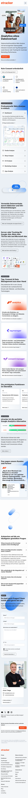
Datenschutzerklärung (21, 730)
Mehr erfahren (5, 451)
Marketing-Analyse (11, 166)
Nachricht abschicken (9, 654)
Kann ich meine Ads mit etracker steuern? (11, 577)
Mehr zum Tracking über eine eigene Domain (11, 223)
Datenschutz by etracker (21, 757)
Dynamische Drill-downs (7, 764)
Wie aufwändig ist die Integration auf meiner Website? (12, 571)
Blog (2, 788)
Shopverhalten (4, 773)
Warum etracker (19, 755)
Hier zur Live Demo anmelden (8, 60)
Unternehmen (18, 769)
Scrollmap (3, 768)
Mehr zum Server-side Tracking (9, 250)
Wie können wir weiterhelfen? (10, 627)
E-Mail (5, 621)
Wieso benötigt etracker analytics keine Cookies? (11, 550)
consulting (3, 792)
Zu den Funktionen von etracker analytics (11, 318)
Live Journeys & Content (7, 776)
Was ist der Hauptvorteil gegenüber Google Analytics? (12, 584)
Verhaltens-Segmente (6, 766)
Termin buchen (6, 702)
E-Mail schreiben (7, 700)
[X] (5, 712)
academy (3, 790)
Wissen (3, 784)
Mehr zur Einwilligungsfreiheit (8, 72)
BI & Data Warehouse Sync (6, 779)
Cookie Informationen (20, 782)
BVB (16, 776)
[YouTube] (2, 712)
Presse (17, 772)
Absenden (22, 727)
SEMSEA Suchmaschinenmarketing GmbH (13, 491)
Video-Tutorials (4, 786)
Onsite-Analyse (9, 150)
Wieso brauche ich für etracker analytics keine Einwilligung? (10, 543)
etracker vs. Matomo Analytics (20, 766)
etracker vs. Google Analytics (20, 763)
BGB (16, 774)
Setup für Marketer (5, 781)
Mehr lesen (5, 407)
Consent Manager (5, 762)
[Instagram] (11, 712)
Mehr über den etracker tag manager (10, 347)
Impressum (18, 778)
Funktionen (3, 758)
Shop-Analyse (9, 156)
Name (5, 615)
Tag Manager (4, 760)
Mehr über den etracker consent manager (12, 375)
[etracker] (7, 3)
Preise (2, 755)
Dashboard (8, 113)
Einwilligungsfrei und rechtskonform (20, 760)
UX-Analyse (8, 161)
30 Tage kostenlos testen (8, 123)
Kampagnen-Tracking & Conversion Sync (6, 771)
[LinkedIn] (8, 712)
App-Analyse (9, 171)
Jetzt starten (4, 56)
